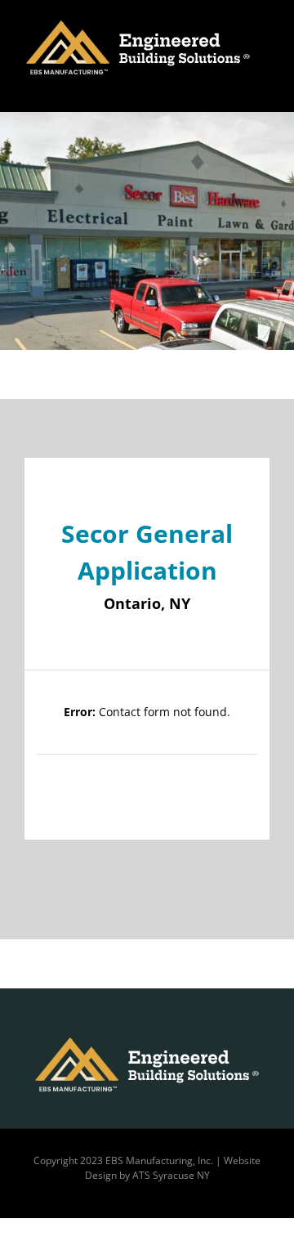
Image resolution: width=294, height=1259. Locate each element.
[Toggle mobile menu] (263, 87)
